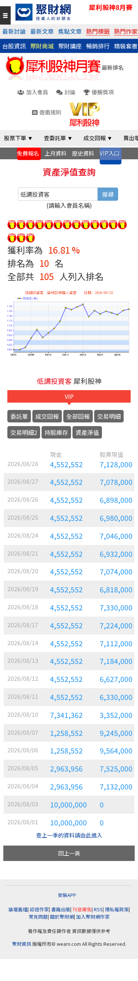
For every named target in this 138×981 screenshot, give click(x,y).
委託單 (19, 416)
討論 (69, 92)
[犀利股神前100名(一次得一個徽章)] (12, 223)
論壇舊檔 (18, 909)
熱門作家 (126, 31)
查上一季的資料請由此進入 (69, 835)
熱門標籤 (98, 31)
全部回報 (78, 416)
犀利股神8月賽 (110, 7)
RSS (98, 909)
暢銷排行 (98, 46)
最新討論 (14, 31)
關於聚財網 (62, 916)
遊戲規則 (50, 112)
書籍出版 (60, 909)
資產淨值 (87, 432)
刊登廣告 (82, 909)
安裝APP (67, 894)
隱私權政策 (117, 909)
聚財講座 (70, 46)
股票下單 (15, 138)
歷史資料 (83, 153)
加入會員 (37, 92)
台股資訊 (14, 46)
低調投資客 (54, 381)
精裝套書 (126, 46)
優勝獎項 (103, 92)
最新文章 (42, 31)
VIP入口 (110, 153)
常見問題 (38, 916)
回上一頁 (69, 853)
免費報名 (28, 153)
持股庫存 (56, 432)
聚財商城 (42, 46)
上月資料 (56, 153)
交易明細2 (23, 432)
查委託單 (55, 138)
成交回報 (95, 138)
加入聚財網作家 (93, 916)
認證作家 (39, 909)
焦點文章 (70, 31)
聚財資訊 (21, 943)
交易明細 (109, 416)
